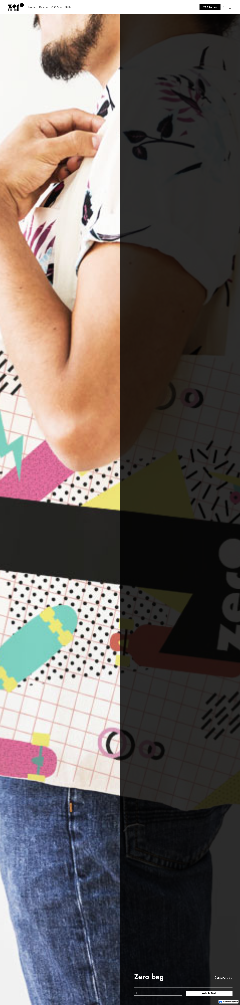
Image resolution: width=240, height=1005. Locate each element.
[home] (16, 7)
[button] (32, 7)
